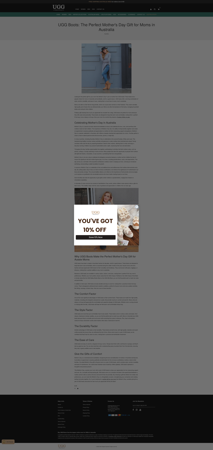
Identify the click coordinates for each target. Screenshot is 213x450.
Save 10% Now (96, 237)
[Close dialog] (136, 206)
